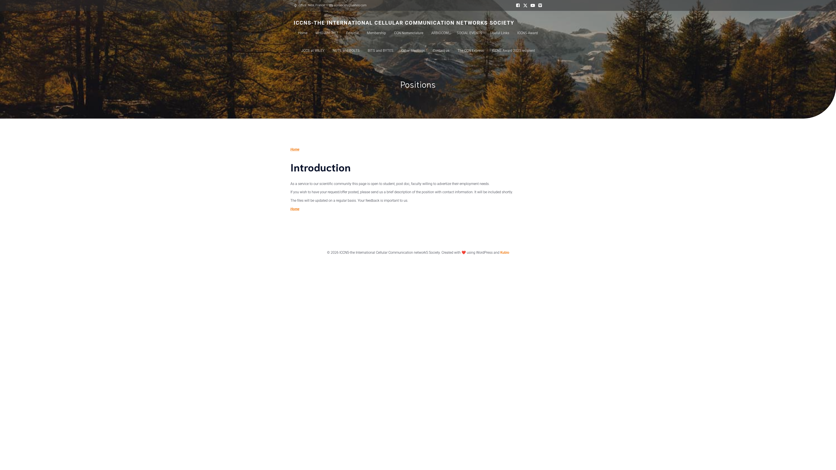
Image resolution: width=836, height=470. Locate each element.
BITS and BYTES (380, 51)
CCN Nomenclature (408, 33)
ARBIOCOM (440, 33)
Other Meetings (413, 51)
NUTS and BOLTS (346, 51)
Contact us (441, 51)
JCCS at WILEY (313, 51)
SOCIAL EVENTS (469, 33)
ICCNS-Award (527, 33)
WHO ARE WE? (326, 33)
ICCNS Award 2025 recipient (513, 51)
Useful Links (499, 33)
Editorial (352, 33)
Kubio (504, 252)
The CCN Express (470, 51)
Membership (376, 33)
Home (302, 33)
